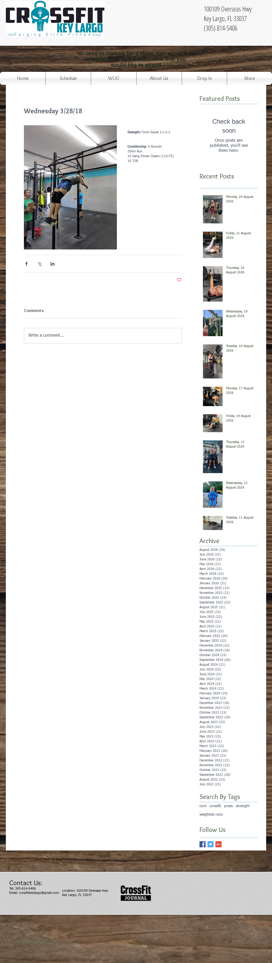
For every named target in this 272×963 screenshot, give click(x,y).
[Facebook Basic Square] (202, 844)
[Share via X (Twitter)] (39, 263)
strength (243, 806)
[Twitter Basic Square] (210, 844)
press (228, 806)
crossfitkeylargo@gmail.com (39, 893)
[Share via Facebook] (26, 263)
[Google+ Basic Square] (218, 844)
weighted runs (211, 814)
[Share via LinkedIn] (52, 263)
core (202, 806)
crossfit (215, 806)
